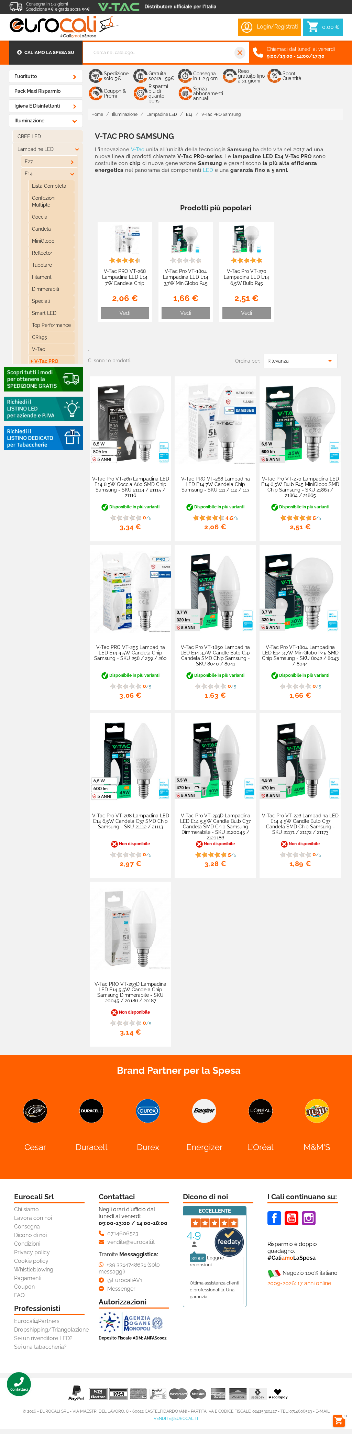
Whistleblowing (33, 1269)
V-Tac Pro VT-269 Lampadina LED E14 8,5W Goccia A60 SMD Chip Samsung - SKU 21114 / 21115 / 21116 (130, 487)
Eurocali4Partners (36, 1321)
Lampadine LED (36, 149)
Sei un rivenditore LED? (43, 1338)
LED (208, 170)
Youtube (291, 1218)
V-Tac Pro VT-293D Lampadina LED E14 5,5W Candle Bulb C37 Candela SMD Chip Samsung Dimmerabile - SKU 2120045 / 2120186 (215, 826)
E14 (29, 173)
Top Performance (51, 325)
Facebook (274, 1218)
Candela (41, 229)
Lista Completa (49, 186)
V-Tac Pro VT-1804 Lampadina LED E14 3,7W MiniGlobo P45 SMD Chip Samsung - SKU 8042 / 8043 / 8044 (186, 286)
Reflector (42, 253)
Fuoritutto (25, 76)
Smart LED (44, 313)
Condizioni (27, 1243)
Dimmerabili (45, 289)
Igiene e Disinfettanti (37, 106)
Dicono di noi (30, 1235)
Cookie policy (31, 1261)
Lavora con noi (33, 1218)
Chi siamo (26, 1209)
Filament (42, 277)
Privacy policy (32, 1252)
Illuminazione (29, 120)
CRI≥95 (39, 337)
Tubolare (42, 265)
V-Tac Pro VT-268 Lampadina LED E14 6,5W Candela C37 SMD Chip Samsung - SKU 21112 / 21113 (130, 821)
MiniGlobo (43, 241)
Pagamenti (27, 1278)
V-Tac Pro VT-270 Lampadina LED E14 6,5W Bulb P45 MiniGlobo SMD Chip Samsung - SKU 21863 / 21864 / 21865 (246, 286)
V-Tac (38, 349)
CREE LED (29, 136)
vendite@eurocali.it (176, 1418)
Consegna (27, 1226)
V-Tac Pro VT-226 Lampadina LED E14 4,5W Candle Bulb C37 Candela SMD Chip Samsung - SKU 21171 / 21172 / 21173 (300, 824)
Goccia (39, 217)
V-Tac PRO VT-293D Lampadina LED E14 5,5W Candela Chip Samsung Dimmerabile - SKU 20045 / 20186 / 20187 (130, 992)
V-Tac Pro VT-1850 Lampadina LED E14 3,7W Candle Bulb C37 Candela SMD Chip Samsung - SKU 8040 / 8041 (215, 655)
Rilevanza (300, 361)
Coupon (24, 1286)
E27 (29, 161)
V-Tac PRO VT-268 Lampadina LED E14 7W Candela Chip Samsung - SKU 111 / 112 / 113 (125, 283)
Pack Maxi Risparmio (37, 91)
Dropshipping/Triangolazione (51, 1329)
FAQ (19, 1295)
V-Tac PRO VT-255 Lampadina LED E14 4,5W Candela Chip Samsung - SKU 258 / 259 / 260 (130, 652)
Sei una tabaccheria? (40, 1347)
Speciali (41, 301)
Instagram (309, 1218)
